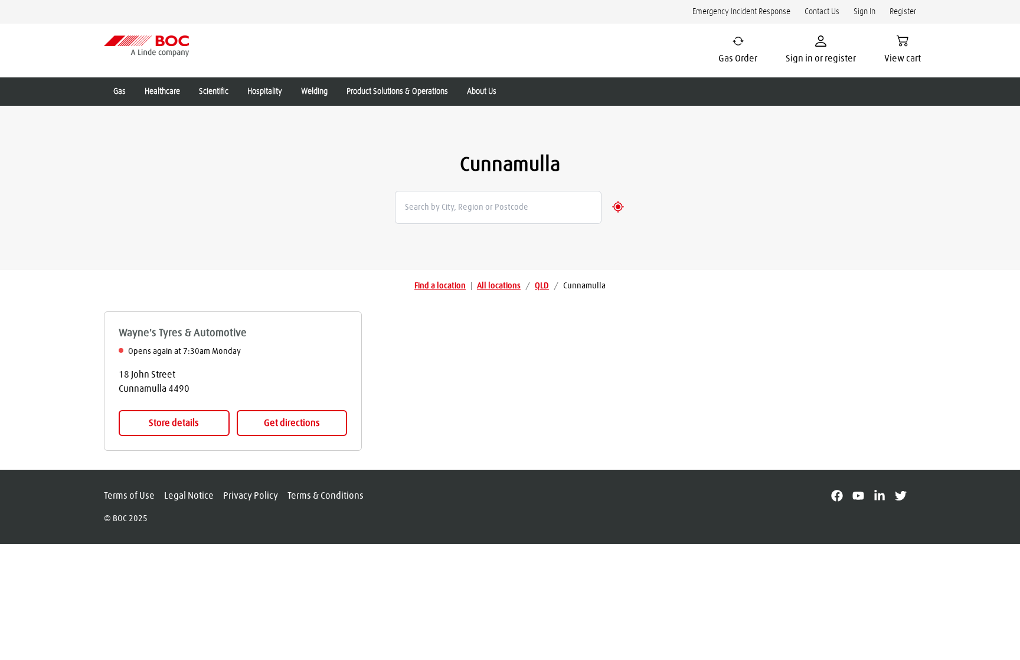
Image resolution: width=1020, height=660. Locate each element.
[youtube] (863, 496)
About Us (481, 91)
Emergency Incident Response (741, 12)
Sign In (864, 12)
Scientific (213, 91)
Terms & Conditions (325, 495)
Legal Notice (189, 495)
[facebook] (841, 496)
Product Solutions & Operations (397, 91)
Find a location (440, 286)
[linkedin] (884, 496)
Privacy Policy (250, 495)
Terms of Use (129, 495)
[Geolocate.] (618, 207)
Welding (314, 91)
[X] (905, 496)
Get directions (292, 423)
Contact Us (822, 12)
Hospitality (264, 91)
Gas (119, 91)
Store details (174, 423)
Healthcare (162, 91)
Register (903, 12)
